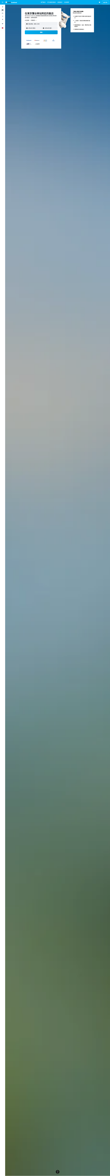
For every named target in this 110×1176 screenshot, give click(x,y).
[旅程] (2, 23)
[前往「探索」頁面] (2, 19)
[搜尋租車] (2, 13)
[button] (2, 2)
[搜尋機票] (2, 6)
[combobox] (31, 20)
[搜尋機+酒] (2, 16)
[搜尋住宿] (2, 10)
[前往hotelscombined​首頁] (11, 2)
